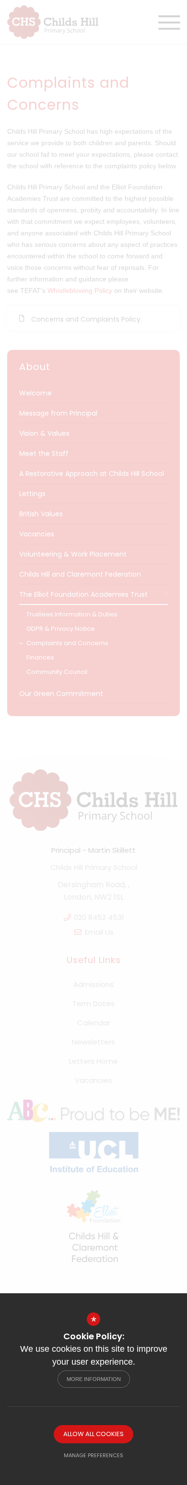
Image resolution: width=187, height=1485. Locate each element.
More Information (94, 1379)
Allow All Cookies (93, 1434)
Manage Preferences (93, 1455)
